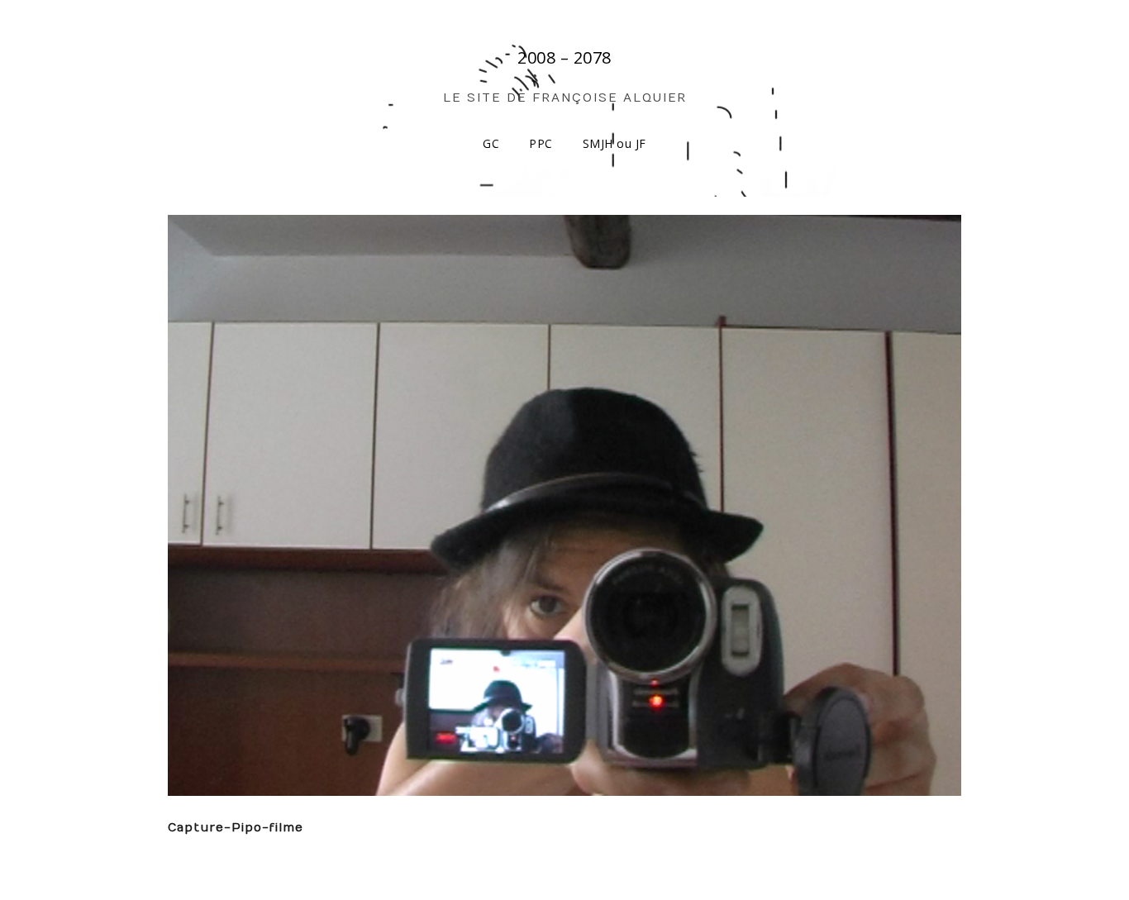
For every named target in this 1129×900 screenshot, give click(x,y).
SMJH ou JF (614, 143)
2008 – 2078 (564, 57)
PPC (541, 143)
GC (491, 143)
